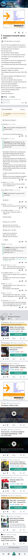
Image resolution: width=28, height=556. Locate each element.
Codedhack (5, 124)
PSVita (9, 4)
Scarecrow (5, 300)
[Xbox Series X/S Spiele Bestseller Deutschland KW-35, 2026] (5, 523)
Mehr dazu (7, 421)
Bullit (4, 204)
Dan (4, 293)
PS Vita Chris (6, 265)
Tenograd (5, 138)
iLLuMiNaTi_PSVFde (8, 190)
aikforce (5, 182)
